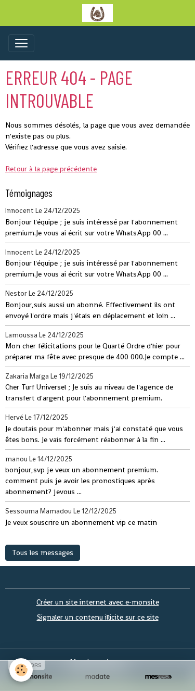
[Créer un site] (36, 676)
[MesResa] (158, 676)
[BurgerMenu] (21, 43)
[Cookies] (21, 670)
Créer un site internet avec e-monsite (97, 602)
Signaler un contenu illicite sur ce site (98, 617)
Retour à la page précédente (51, 168)
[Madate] (97, 676)
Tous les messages (42, 552)
